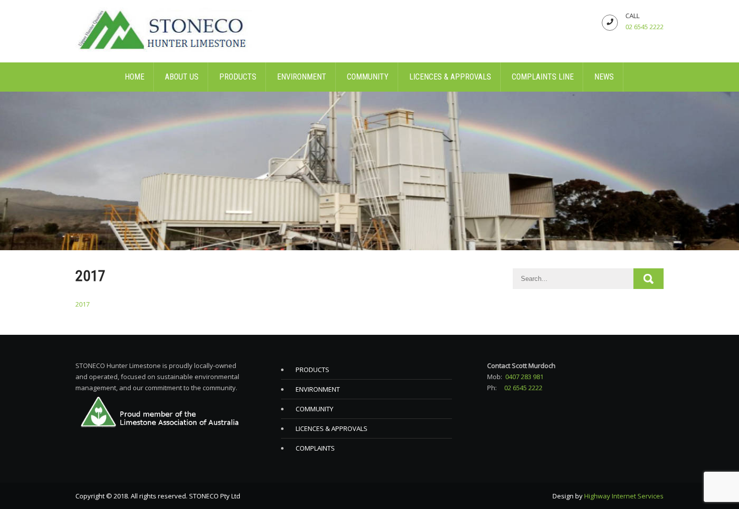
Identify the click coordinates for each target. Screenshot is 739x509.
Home (134, 77)
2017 (82, 304)
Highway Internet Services (624, 495)
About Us (182, 77)
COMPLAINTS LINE (543, 77)
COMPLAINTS (315, 448)
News (604, 77)
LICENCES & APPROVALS (450, 77)
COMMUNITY (368, 77)
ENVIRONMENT (301, 77)
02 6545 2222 (644, 26)
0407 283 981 (524, 376)
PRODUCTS (237, 77)
